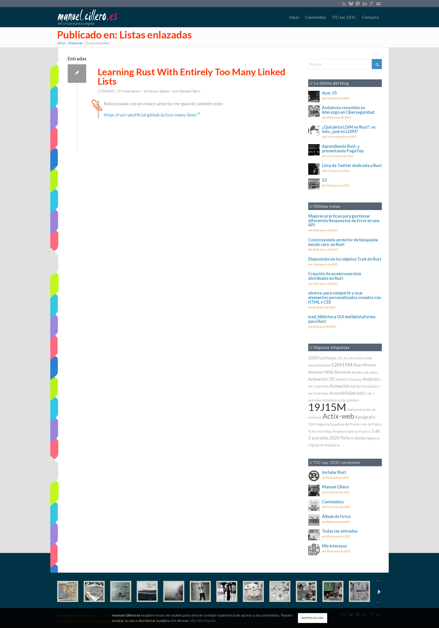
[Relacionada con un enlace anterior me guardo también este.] (77, 73)
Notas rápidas (158, 91)
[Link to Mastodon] (357, 3)
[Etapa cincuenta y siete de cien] (279, 591)
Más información (203, 620)
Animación (339, 385)
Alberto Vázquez (349, 379)
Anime (360, 358)
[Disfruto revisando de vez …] (359, 591)
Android (370, 379)
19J (340, 358)
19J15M (327, 407)
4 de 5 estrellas (320, 431)
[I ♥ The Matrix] (332, 591)
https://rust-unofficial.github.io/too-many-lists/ (150, 114)
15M (312, 424)
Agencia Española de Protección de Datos (349, 424)
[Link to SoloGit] (371, 3)
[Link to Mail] (378, 3)
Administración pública (340, 400)
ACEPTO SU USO (312, 618)
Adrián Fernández (363, 386)
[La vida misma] (173, 591)
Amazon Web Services (329, 372)
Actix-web (338, 416)
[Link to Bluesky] (351, 3)
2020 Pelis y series (347, 437)
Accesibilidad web (346, 393)
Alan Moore (364, 364)
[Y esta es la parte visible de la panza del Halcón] (253, 591)
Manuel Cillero (189, 91)
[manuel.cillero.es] (87, 17)
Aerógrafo (365, 417)
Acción (348, 358)
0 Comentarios (129, 91)
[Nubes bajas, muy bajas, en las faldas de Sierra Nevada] (147, 591)
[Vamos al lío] (94, 591)
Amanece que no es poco (351, 431)
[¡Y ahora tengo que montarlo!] (120, 591)
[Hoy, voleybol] (200, 591)
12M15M (341, 364)
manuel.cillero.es (126, 615)
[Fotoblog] (378, 591)
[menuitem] (294, 17)
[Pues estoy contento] (67, 591)
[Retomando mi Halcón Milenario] (306, 591)
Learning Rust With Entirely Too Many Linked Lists (191, 76)
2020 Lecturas (322, 357)
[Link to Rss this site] (344, 3)
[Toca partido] (226, 591)
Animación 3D (321, 379)
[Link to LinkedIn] (364, 3)
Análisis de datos (365, 372)
